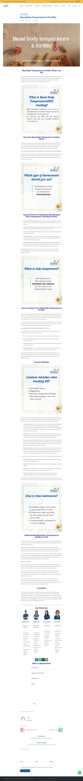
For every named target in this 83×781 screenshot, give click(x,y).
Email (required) (34, 678)
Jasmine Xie (36, 622)
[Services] (43, 778)
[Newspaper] (46, 659)
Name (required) (34, 667)
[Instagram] (79, 1)
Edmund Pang (25, 622)
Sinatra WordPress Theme (28, 778)
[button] (30, 720)
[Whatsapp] (39, 659)
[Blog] (53, 778)
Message (33, 683)
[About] (40, 778)
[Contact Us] (55, 778)
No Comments (35, 20)
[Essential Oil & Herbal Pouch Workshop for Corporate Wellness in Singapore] (51, 778)
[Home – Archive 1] (37, 778)
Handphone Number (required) (37, 673)
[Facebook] (76, 1)
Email (36, 761)
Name (21, 761)
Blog (22, 14)
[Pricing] (45, 778)
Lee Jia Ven (57, 622)
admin (28, 717)
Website (51, 761)
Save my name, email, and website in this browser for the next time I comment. (37, 767)
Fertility (25, 14)
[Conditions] (48, 778)
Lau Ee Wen (47, 622)
